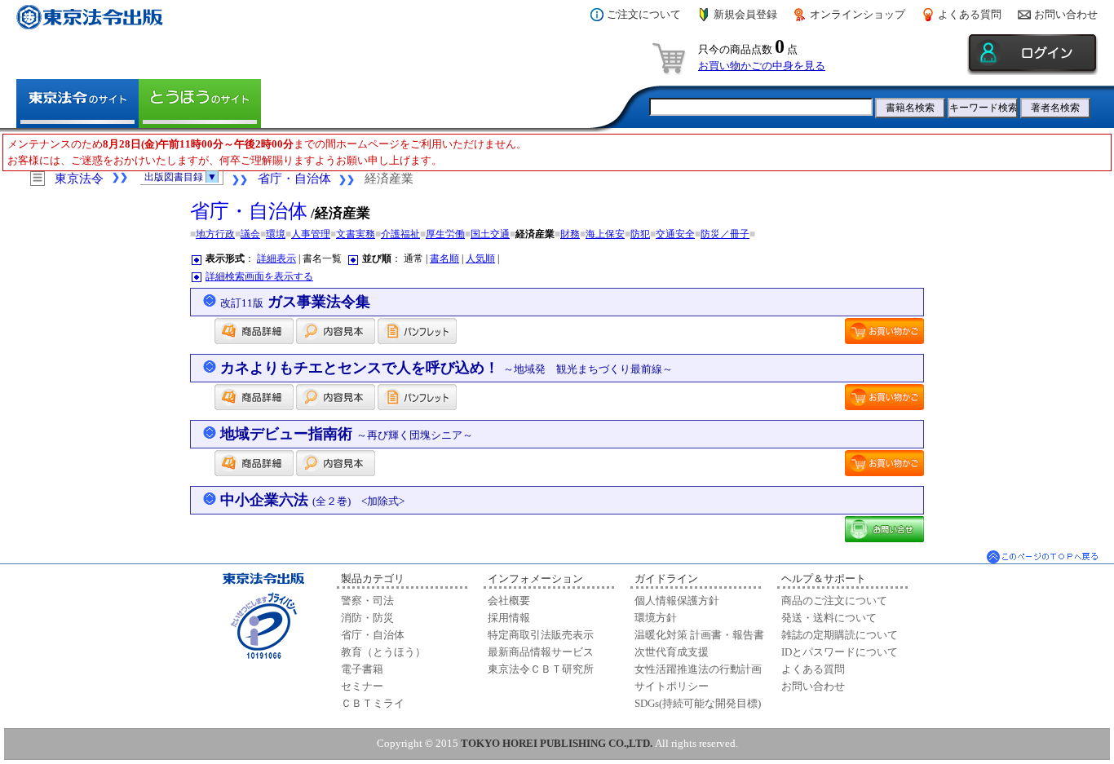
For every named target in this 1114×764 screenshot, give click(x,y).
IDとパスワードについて (839, 652)
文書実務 (355, 234)
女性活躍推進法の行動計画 (698, 669)
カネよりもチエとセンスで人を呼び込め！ (446, 368)
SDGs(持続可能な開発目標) (697, 703)
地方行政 (215, 234)
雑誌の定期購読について (839, 635)
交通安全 (675, 234)
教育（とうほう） (383, 652)
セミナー (362, 686)
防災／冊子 (725, 234)
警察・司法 (367, 600)
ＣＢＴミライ (372, 703)
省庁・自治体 (294, 178)
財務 (570, 234)
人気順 (480, 258)
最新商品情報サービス (541, 652)
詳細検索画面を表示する (259, 276)
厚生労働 (445, 234)
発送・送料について (829, 618)
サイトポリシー (671, 686)
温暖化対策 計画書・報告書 (699, 635)
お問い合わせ (1066, 14)
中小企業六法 (312, 500)
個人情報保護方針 (676, 600)
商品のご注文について (834, 600)
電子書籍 (362, 669)
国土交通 (490, 234)
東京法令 (79, 178)
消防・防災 (367, 618)
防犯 (640, 234)
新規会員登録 (745, 14)
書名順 (444, 258)
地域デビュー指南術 (346, 434)
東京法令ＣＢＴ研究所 (541, 669)
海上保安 (605, 234)
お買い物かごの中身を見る (761, 66)
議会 (250, 234)
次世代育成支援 (671, 652)
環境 (275, 234)
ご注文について (644, 14)
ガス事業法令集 (295, 302)
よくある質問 (969, 14)
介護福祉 (400, 234)
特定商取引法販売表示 (541, 635)
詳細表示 (276, 258)
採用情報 (509, 618)
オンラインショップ (857, 14)
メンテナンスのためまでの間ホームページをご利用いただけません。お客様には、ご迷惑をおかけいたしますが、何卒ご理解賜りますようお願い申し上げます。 (267, 152)
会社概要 (509, 600)
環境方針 (655, 618)
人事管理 (310, 234)
